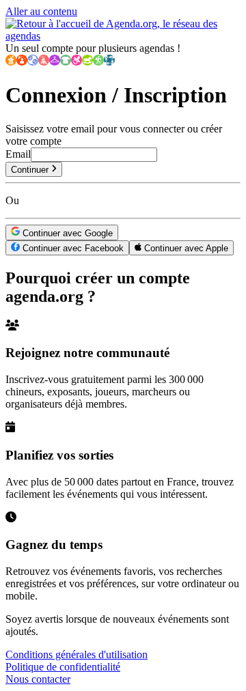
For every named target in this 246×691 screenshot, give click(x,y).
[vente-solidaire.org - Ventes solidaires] (109, 62)
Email (18, 154)
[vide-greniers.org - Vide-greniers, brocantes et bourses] (10, 62)
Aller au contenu (41, 11)
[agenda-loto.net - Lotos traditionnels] (32, 62)
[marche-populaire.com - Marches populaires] (98, 62)
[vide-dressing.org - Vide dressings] (54, 62)
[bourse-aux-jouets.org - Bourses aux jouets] (87, 62)
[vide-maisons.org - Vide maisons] (21, 62)
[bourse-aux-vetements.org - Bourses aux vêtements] (65, 62)
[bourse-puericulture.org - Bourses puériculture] (76, 62)
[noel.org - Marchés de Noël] (43, 62)
